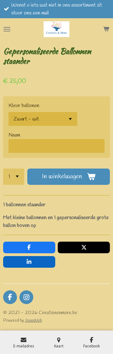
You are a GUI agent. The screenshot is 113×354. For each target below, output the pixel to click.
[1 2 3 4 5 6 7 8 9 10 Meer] (13, 177)
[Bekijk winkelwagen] (106, 29)
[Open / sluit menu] (7, 29)
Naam (14, 135)
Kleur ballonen (23, 105)
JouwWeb (33, 320)
